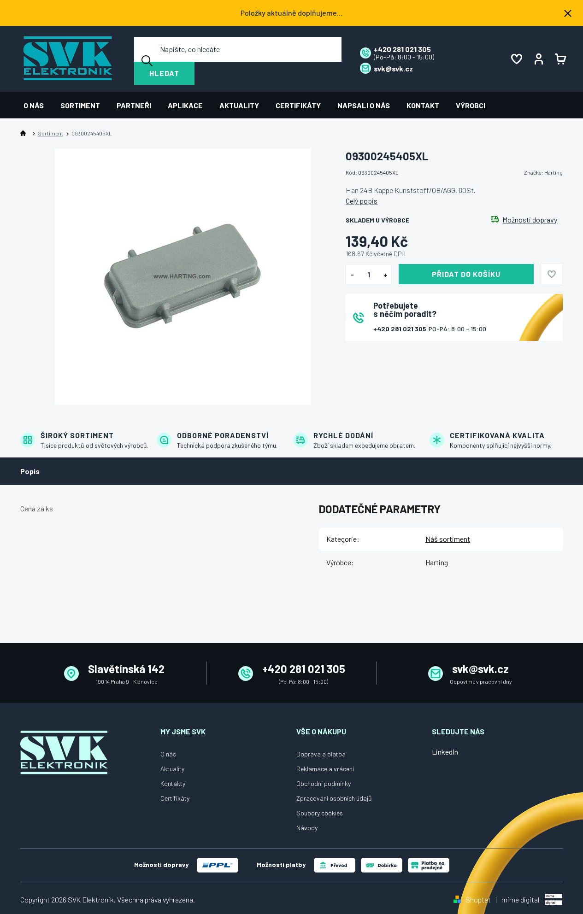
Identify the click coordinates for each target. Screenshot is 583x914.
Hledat (164, 73)
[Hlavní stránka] (24, 133)
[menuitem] (38, 105)
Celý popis (361, 200)
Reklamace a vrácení (325, 769)
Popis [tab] (30, 471)
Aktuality (172, 769)
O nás (168, 754)
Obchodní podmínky (323, 783)
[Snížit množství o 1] (352, 274)
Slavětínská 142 (126, 668)
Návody (307, 828)
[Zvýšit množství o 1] (385, 274)
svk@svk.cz (480, 668)
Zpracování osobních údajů (334, 798)
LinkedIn (445, 751)
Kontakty (172, 783)
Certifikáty (174, 798)
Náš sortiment (447, 538)
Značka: (543, 172)
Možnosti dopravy (529, 219)
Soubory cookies (319, 813)
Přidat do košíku (466, 274)
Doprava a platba (321, 754)
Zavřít (396, 353)
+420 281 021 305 (400, 329)
